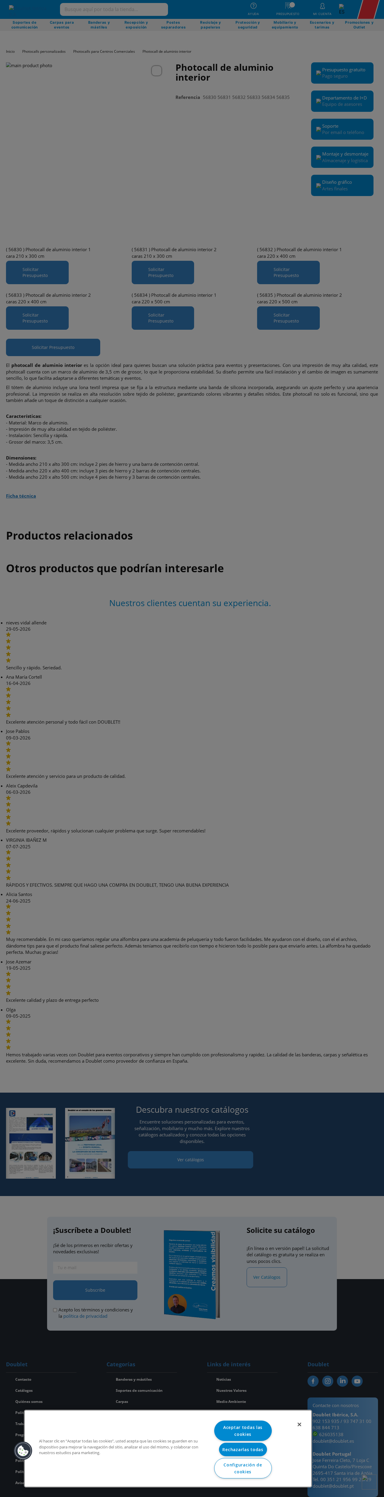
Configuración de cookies (243, 1468)
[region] (168, 1448)
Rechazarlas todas (242, 1449)
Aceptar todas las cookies (242, 1430)
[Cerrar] (299, 1424)
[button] (23, 1450)
